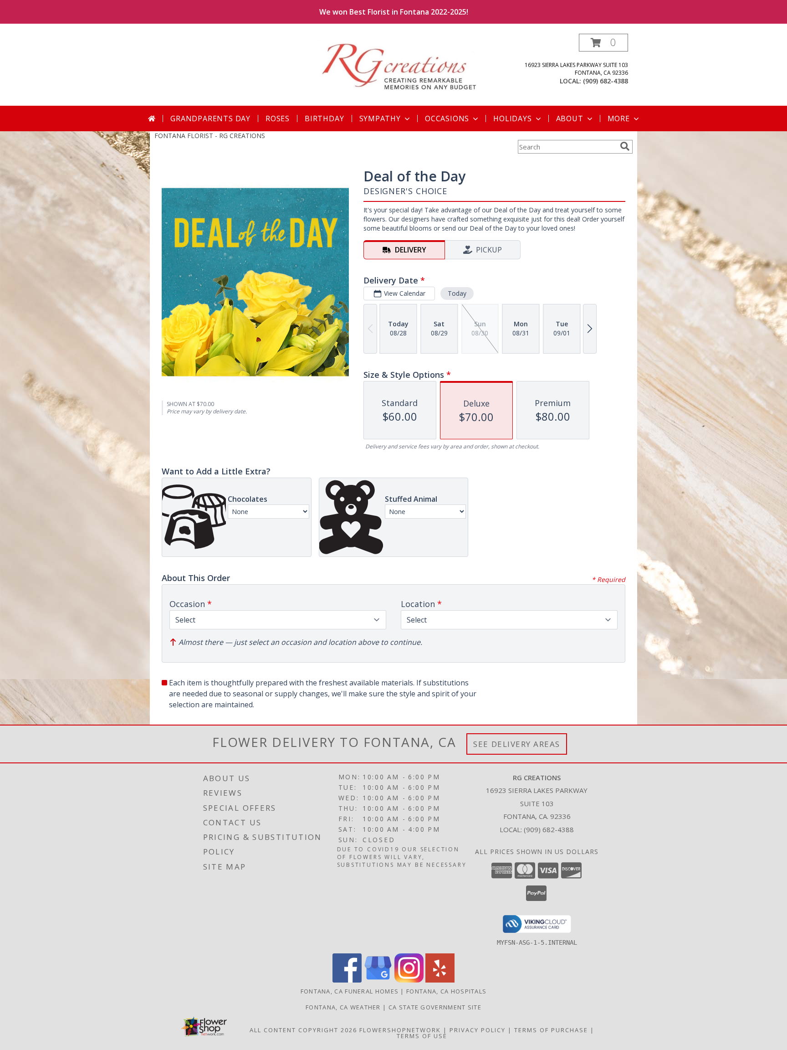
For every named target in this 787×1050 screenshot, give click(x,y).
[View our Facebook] (347, 980)
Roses (278, 118)
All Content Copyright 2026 (303, 1030)
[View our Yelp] (440, 980)
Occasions (447, 118)
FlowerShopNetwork (400, 1030)
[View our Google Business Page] (378, 980)
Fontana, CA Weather (343, 1007)
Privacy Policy (478, 1030)
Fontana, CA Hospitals (446, 991)
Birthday (324, 118)
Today (457, 293)
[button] (603, 42)
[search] (625, 146)
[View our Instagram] (409, 980)
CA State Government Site (434, 1007)
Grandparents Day (210, 118)
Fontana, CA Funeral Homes (350, 991)
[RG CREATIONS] (397, 64)
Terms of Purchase (551, 1030)
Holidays (512, 118)
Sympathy (380, 118)
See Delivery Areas (516, 744)
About (569, 118)
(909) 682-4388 (605, 81)
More (619, 118)
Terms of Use (422, 1036)
